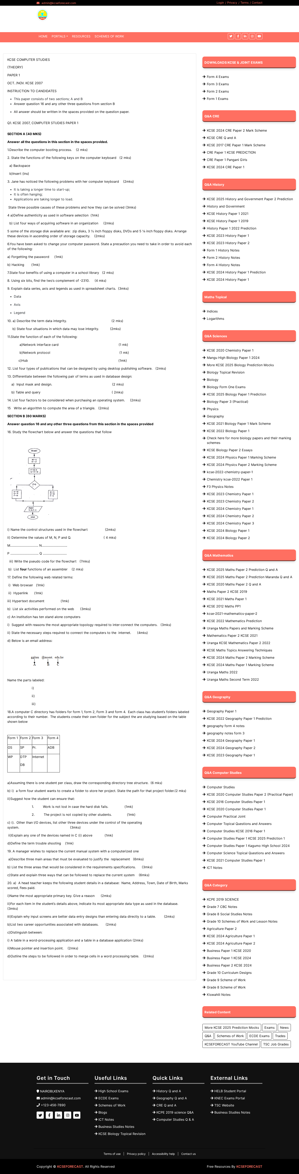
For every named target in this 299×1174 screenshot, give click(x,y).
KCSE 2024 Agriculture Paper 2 (231, 943)
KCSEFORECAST (70, 1166)
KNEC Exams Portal (229, 1098)
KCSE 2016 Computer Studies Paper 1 (236, 802)
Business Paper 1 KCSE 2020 (229, 951)
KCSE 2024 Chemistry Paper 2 (230, 516)
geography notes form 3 (225, 733)
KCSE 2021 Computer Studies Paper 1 (236, 860)
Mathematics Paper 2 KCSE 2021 (232, 635)
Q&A (208, 1036)
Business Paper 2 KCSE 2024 (229, 965)
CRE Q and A (166, 1105)
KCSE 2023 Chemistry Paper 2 (230, 501)
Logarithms (215, 319)
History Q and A (168, 1091)
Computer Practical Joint (226, 816)
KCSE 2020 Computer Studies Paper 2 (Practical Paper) (250, 794)
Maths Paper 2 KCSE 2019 (227, 592)
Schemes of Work (230, 1036)
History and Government (226, 206)
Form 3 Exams (218, 84)
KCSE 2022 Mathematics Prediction (234, 621)
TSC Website (224, 1105)
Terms (244, 2)
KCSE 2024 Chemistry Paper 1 (230, 509)
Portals (58, 36)
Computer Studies (221, 787)
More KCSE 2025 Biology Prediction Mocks (240, 365)
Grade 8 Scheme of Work (226, 987)
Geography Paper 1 (221, 711)
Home (43, 36)
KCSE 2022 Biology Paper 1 (228, 431)
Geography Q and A (171, 1098)
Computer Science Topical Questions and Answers (246, 853)
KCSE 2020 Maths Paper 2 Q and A (234, 584)
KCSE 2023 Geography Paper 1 (231, 755)
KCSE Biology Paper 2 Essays (229, 450)
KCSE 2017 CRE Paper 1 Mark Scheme (236, 145)
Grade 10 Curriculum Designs (229, 973)
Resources (81, 36)
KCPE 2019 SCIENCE (223, 899)
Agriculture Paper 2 (222, 929)
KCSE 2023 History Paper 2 (228, 243)
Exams (269, 1027)
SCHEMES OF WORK (109, 36)
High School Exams (113, 1091)
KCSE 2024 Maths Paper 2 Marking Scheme (240, 657)
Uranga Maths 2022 (222, 672)
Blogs (102, 1112)
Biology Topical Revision (225, 372)
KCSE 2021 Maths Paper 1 (227, 599)
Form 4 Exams (218, 77)
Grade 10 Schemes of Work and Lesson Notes (242, 921)
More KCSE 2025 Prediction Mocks (232, 1027)
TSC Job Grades (276, 1044)
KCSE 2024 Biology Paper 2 (228, 538)
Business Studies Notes (116, 1127)
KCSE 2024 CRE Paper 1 (225, 167)
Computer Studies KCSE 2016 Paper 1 (236, 831)
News (284, 1027)
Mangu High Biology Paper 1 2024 (233, 358)
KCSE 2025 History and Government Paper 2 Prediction (250, 199)
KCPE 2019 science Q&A (175, 1112)
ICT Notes (214, 868)
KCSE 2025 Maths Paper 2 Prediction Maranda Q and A (249, 577)
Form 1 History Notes (223, 250)
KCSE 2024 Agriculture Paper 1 (231, 936)
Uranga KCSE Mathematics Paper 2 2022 (238, 643)
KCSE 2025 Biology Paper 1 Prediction (236, 394)
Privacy (232, 2)
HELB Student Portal (230, 1091)
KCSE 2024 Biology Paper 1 (228, 531)
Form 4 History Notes (223, 265)
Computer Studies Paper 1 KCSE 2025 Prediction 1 (246, 838)
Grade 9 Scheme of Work (226, 980)
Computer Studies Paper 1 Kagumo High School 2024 (248, 846)
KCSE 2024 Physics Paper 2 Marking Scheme (242, 465)
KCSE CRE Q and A (221, 138)
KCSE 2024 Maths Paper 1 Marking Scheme (240, 665)
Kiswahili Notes (218, 995)
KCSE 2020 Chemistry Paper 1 (230, 350)
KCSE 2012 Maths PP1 (224, 606)
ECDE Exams (259, 1036)
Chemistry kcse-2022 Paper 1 (229, 479)
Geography (215, 416)
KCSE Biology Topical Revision (121, 1134)
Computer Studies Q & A (175, 1119)
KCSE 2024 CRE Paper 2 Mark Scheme (237, 130)
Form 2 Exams (218, 91)
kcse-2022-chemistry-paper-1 (230, 472)
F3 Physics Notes (220, 487)
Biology (212, 380)
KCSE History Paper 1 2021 (227, 214)
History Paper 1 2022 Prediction (231, 228)
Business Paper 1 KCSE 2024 (229, 958)
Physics (212, 409)
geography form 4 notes (225, 726)
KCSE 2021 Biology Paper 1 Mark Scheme (239, 424)
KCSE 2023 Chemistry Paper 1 (230, 494)
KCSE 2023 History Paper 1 (228, 236)
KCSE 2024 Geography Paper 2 (231, 748)
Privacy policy (136, 1153)
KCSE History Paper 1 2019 (227, 221)
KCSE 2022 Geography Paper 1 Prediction (239, 718)
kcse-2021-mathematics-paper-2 (232, 614)
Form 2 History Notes (223, 258)
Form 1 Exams (217, 99)
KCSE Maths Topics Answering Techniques (239, 650)
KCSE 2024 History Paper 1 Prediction (236, 272)
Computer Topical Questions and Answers (239, 824)
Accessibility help (163, 1153)
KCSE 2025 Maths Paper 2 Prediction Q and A (242, 570)
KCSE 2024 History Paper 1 (228, 279)
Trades (280, 1036)
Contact (257, 2)
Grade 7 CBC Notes (222, 907)
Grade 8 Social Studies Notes (229, 914)
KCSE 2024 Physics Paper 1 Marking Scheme (241, 457)
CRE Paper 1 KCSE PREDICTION (231, 152)
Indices (212, 311)
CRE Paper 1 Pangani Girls (227, 160)
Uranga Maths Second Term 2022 (233, 679)
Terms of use (112, 1153)
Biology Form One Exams (226, 387)
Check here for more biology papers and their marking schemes (249, 440)
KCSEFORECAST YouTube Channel (231, 1044)
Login (220, 2)
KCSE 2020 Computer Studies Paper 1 (236, 809)
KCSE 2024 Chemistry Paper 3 (230, 523)
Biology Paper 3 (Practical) (227, 402)
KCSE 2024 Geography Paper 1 (231, 740)
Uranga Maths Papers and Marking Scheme (240, 628)
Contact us (188, 1153)
